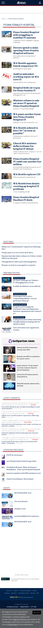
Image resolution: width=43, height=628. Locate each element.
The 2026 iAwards (20, 502)
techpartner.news (12, 607)
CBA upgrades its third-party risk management (19, 262)
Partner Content (12, 273)
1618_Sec (31, 413)
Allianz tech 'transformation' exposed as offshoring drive (21, 248)
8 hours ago (17, 408)
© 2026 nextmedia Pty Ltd (25, 597)
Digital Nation (24, 607)
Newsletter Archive (23, 593)
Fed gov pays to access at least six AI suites (17, 253)
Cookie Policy (12, 624)
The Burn (33, 405)
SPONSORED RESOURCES (13, 450)
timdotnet (31, 431)
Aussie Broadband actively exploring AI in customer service (20, 434)
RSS (38, 593)
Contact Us (9, 590)
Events (7, 488)
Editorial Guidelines (25, 590)
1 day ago (10, 417)
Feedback (7, 593)
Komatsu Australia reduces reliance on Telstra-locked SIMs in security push (21, 257)
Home (4, 19)
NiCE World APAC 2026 (22, 493)
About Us (16, 590)
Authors (35, 590)
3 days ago (11, 434)
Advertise (14, 593)
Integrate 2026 (20, 509)
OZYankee (35, 439)
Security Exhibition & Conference (26, 516)
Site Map (33, 593)
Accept (37, 613)
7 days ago (19, 443)
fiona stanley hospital (15, 19)
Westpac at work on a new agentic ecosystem (18, 265)
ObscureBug (27, 422)
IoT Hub (33, 607)
